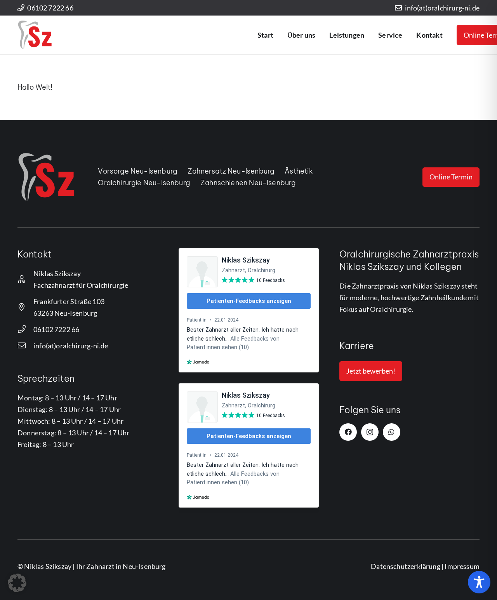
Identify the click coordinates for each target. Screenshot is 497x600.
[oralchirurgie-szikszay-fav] (34, 34)
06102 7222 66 (56, 329)
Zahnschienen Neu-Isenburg (248, 182)
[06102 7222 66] (25, 329)
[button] (319, 35)
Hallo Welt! (34, 87)
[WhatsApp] (391, 432)
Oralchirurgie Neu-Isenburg (144, 182)
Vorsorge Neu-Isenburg (137, 171)
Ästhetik (299, 171)
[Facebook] (348, 432)
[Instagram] (370, 432)
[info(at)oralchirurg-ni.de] (25, 346)
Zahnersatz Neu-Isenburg (231, 171)
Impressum (462, 566)
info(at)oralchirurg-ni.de (70, 345)
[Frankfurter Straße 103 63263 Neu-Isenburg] (25, 307)
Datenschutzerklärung (405, 566)
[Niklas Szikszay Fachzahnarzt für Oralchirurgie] (25, 279)
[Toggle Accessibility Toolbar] (479, 582)
